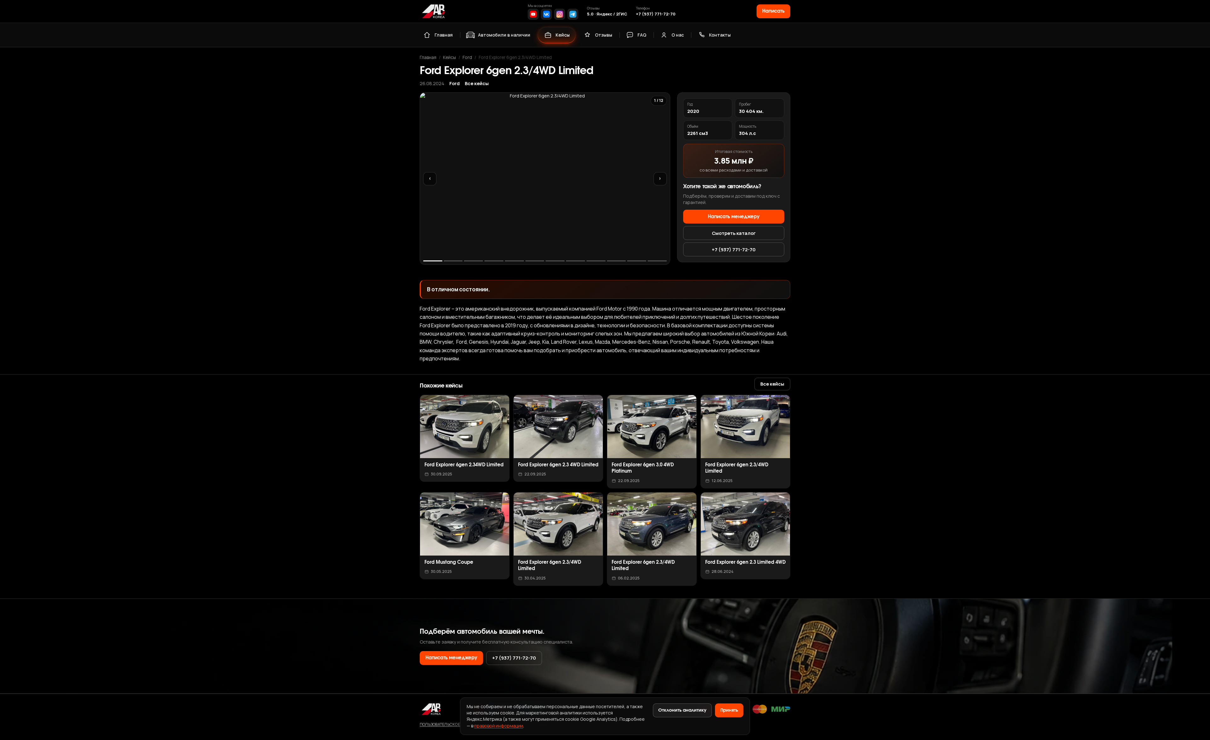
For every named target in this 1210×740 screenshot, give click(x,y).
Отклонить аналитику (682, 710)
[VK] (546, 14)
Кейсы (563, 35)
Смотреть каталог (734, 233)
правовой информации (498, 726)
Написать (773, 11)
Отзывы (603, 35)
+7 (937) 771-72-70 (656, 14)
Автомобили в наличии (504, 35)
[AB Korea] (433, 11)
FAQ (641, 35)
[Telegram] (573, 14)
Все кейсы (477, 83)
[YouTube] (533, 14)
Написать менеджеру (734, 216)
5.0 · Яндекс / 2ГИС (607, 14)
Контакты (720, 35)
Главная (444, 35)
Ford (467, 57)
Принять (729, 710)
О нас (677, 35)
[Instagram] (559, 14)
